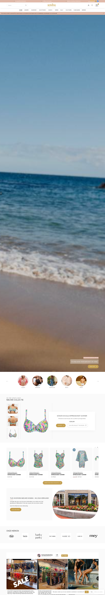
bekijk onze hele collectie (52, 482)
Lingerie (26, 10)
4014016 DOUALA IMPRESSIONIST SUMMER (14, 474)
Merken (84, 10)
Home (20, 10)
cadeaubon (77, 10)
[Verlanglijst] (92, 5)
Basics (50, 10)
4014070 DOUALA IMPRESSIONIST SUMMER (36, 474)
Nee (92, 592)
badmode (33, 10)
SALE (61, 10)
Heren (56, 10)
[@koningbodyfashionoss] (39, 555)
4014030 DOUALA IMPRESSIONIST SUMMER (57, 474)
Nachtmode (42, 10)
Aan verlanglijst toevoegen (76, 425)
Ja (86, 592)
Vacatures (69, 10)
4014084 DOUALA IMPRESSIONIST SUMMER (79, 474)
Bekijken (60, 425)
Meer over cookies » (99, 591)
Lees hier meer (15, 509)
